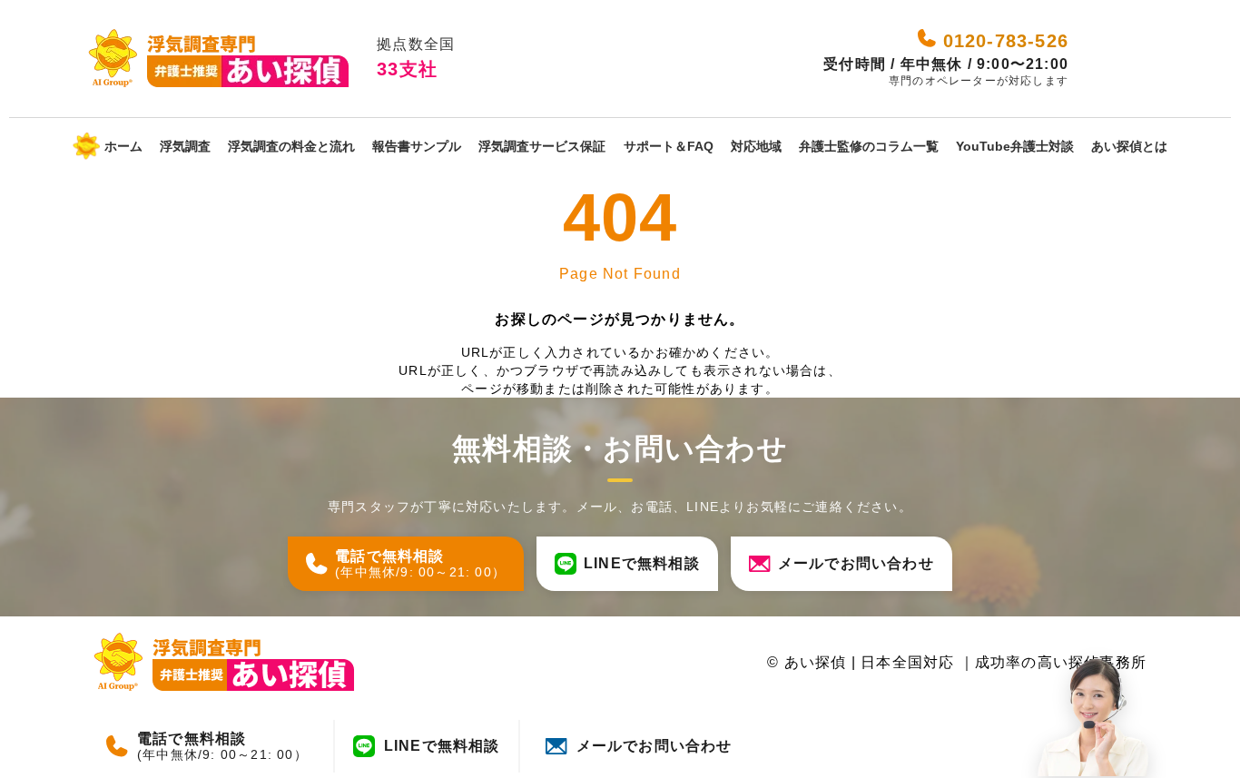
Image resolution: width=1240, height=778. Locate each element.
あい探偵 (815, 662)
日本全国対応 (910, 662)
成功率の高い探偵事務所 (1061, 662)
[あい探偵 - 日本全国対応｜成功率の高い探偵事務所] (218, 59)
